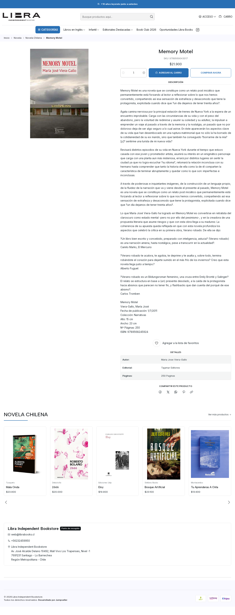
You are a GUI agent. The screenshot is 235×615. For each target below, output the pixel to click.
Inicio (7, 38)
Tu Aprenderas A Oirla (204, 487)
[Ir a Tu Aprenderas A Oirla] (210, 454)
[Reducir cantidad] (123, 72)
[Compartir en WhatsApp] (176, 392)
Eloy (101, 487)
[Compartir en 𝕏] (168, 392)
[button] (47, 29)
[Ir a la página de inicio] (21, 16)
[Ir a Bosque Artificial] (164, 454)
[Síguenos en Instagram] (198, 29)
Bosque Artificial (155, 487)
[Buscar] (152, 16)
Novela (17, 38)
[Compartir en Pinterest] (184, 392)
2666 (55, 487)
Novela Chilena (34, 38)
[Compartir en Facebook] (160, 392)
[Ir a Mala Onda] (25, 454)
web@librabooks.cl (23, 534)
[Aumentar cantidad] (144, 72)
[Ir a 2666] (71, 454)
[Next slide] (228, 502)
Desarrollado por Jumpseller (52, 600)
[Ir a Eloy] (117, 454)
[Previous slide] (6, 502)
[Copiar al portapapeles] (191, 392)
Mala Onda (12, 487)
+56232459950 (20, 540)
